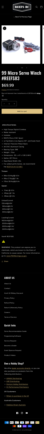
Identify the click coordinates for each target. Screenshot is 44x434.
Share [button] (6, 261)
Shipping (4, 89)
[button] (2, 7)
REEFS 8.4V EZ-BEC (15, 167)
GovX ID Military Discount (13, 293)
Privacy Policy (9, 298)
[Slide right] (26, 67)
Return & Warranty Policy (13, 308)
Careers (7, 312)
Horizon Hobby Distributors (17, 384)
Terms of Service (10, 317)
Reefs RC (19, 429)
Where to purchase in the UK (17, 396)
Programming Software (12, 336)
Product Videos (9, 355)
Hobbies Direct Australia (16, 405)
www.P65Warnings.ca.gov (16, 256)
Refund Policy (9, 303)
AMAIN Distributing (14, 378)
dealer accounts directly (21, 368)
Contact (7, 288)
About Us (7, 284)
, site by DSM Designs (26, 429)
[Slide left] (17, 67)
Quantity (4, 99)
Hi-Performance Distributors (17, 387)
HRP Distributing (13, 381)
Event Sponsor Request (12, 350)
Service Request (10, 341)
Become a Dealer (10, 346)
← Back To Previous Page (22, 17)
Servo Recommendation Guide (15, 331)
